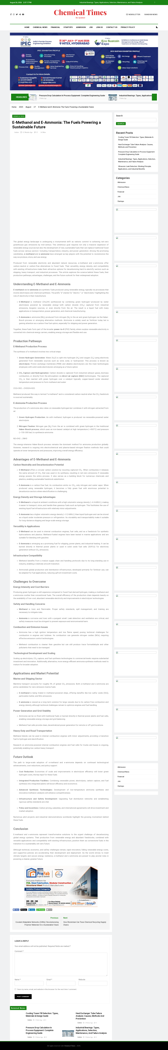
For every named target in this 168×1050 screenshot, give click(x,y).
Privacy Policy (128, 27)
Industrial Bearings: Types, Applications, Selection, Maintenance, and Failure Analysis (111, 2)
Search (119, 115)
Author (16, 132)
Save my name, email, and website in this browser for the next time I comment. (47, 989)
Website (82, 979)
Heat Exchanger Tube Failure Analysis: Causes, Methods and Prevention (90, 1016)
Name (18, 979)
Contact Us (111, 27)
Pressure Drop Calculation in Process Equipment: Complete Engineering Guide (39, 95)
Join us (99, 27)
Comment (19, 951)
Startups (68, 27)
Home (26, 27)
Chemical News (40, 27)
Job (91, 27)
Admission (81, 27)
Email (49, 979)
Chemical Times (80, 12)
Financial (55, 27)
